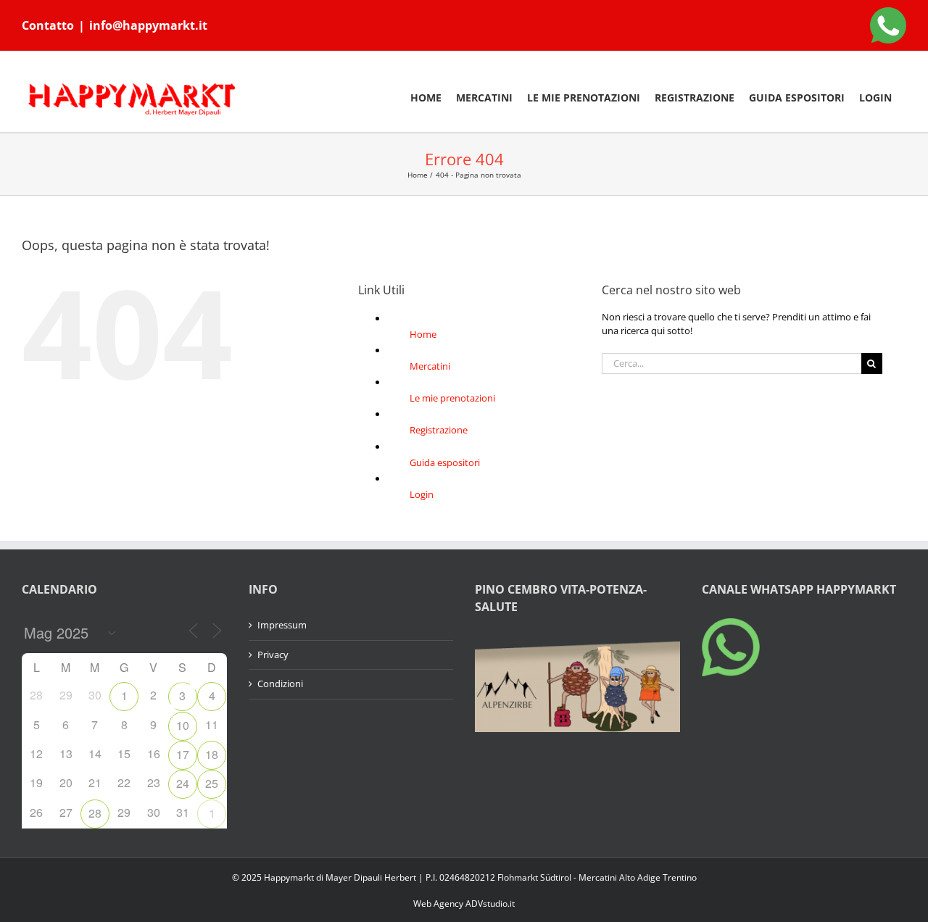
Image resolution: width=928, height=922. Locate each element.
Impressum (282, 624)
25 (211, 783)
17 (182, 754)
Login (422, 494)
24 (182, 783)
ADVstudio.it (490, 903)
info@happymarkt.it (148, 25)
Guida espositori (445, 462)
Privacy (273, 654)
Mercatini (430, 366)
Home (423, 334)
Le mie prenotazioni (452, 397)
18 (211, 754)
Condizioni (280, 683)
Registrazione (439, 429)
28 (95, 813)
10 (182, 725)
